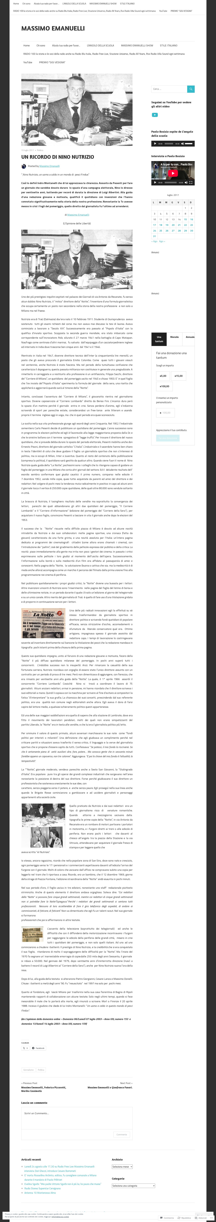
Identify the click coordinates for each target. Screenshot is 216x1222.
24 (154, 230)
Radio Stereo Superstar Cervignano (42, 1188)
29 (185, 230)
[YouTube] (154, 114)
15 (185, 219)
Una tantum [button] (159, 339)
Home (16, 3)
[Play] (155, 143)
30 (191, 230)
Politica (40, 150)
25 (160, 230)
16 (191, 219)
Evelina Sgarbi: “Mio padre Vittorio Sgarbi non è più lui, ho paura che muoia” (62, 1184)
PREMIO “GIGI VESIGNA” (181, 11)
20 (173, 225)
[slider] (189, 143)
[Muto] (182, 143)
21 (179, 225)
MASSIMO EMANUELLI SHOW (103, 3)
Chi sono (26, 3)
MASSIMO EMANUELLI (53, 28)
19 (167, 225)
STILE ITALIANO (127, 3)
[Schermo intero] (190, 182)
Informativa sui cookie (60, 1216)
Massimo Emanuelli (49, 166)
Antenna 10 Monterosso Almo (40, 1193)
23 (191, 225)
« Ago (154, 241)
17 (154, 225)
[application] (173, 144)
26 (167, 230)
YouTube (163, 11)
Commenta (122, 1134)
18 (160, 225)
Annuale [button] (190, 337)
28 (179, 230)
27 (173, 230)
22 (185, 225)
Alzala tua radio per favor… (46, 3)
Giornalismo (28, 1069)
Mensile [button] (174, 337)
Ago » (162, 241)
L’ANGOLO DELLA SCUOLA (74, 3)
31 (154, 236)
